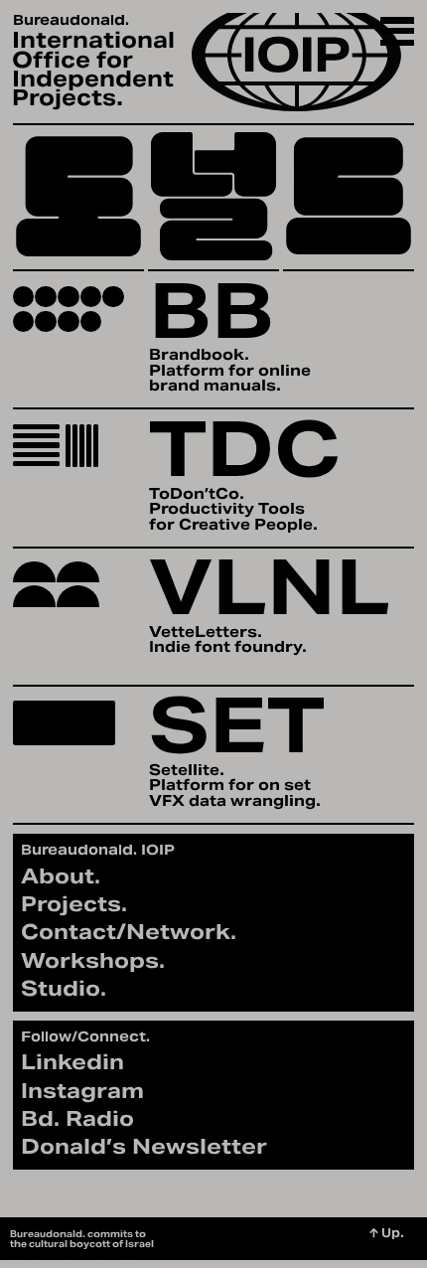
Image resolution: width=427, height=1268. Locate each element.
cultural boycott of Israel (91, 1243)
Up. (386, 1232)
